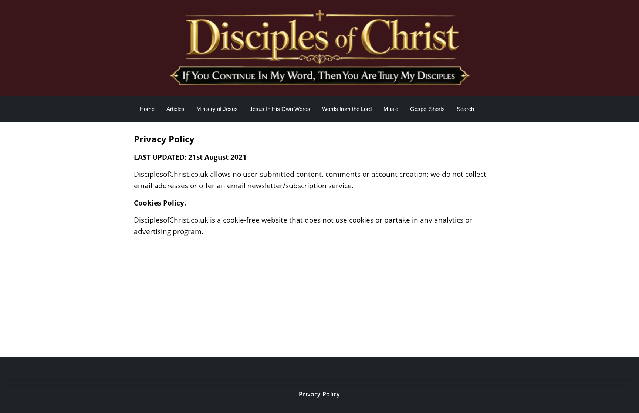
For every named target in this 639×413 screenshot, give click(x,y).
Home (147, 109)
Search (465, 109)
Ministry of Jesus (217, 109)
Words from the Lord (347, 109)
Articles (175, 109)
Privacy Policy (319, 394)
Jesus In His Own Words (280, 109)
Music (390, 109)
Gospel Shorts (427, 109)
